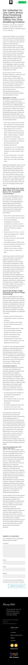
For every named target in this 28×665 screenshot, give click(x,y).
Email (4, 566)
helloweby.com (13, 623)
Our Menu (13, 632)
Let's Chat (21, 2)
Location (13, 640)
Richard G (6, 25)
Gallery (13, 638)
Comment (6, 543)
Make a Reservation (16, 635)
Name (5, 560)
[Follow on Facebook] (12, 645)
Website (5, 573)
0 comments (10, 30)
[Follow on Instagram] (16, 645)
